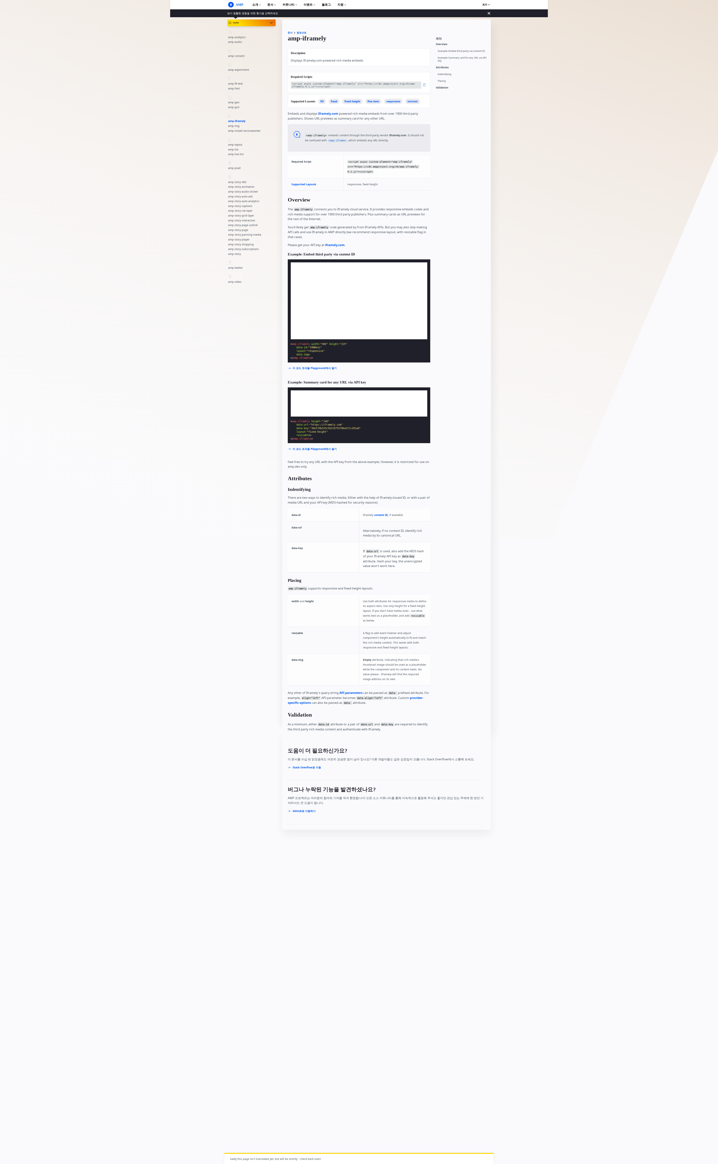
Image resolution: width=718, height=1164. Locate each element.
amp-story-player (239, 239)
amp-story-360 (237, 182)
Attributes (442, 67)
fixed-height (352, 101)
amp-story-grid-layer (241, 215)
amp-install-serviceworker (244, 130)
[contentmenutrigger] (461, 40)
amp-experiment (238, 69)
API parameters (351, 693)
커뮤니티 (288, 4)
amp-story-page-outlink (243, 225)
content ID (381, 515)
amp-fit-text (235, 83)
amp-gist (233, 107)
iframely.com (335, 245)
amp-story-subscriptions (243, 249)
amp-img (234, 126)
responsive (393, 101)
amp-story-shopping (241, 244)
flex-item (373, 101)
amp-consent (236, 55)
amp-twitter (235, 267)
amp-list (233, 149)
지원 (340, 4)
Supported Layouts (304, 184)
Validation (442, 87)
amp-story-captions (240, 206)
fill (322, 101)
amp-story (234, 254)
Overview (441, 44)
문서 (270, 4)
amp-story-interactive (241, 220)
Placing (442, 81)
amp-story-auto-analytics (243, 201)
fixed (334, 101)
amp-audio (235, 42)
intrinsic (412, 101)
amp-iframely (237, 121)
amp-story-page (238, 230)
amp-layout (235, 144)
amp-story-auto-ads (240, 196)
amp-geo (233, 102)
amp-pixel (234, 168)
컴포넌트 (301, 32)
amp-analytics (237, 37)
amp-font (234, 88)
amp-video (234, 281)
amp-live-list (236, 154)
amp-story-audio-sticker (243, 191)
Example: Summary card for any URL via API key (462, 59)
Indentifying (444, 74)
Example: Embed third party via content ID (461, 51)
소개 (255, 4)
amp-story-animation (241, 186)
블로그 (326, 4)
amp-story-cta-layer (240, 210)
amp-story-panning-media (244, 234)
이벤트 (308, 4)
